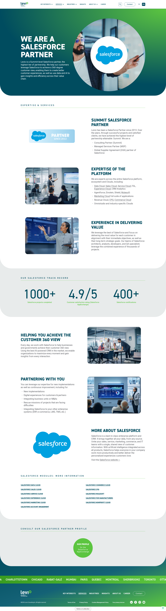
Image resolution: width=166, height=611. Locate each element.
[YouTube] (143, 602)
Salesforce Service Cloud (32, 494)
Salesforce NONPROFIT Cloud (98, 502)
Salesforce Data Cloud (30, 485)
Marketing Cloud (102, 196)
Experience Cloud (102, 189)
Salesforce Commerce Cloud (98, 485)
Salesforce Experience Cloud (33, 498)
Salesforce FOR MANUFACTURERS (99, 498)
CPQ (111, 200)
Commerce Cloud (123, 200)
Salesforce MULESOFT (95, 494)
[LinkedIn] (131, 602)
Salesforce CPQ (92, 489)
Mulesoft (125, 192)
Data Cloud (99, 186)
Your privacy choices (118, 602)
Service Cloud (124, 186)
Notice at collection (83, 609)
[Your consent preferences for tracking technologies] (163, 608)
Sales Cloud (111, 186)
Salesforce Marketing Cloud (33, 502)
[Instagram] (139, 602)
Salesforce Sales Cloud (31, 489)
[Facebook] (135, 602)
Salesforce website (109, 460)
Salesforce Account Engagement (35, 507)
